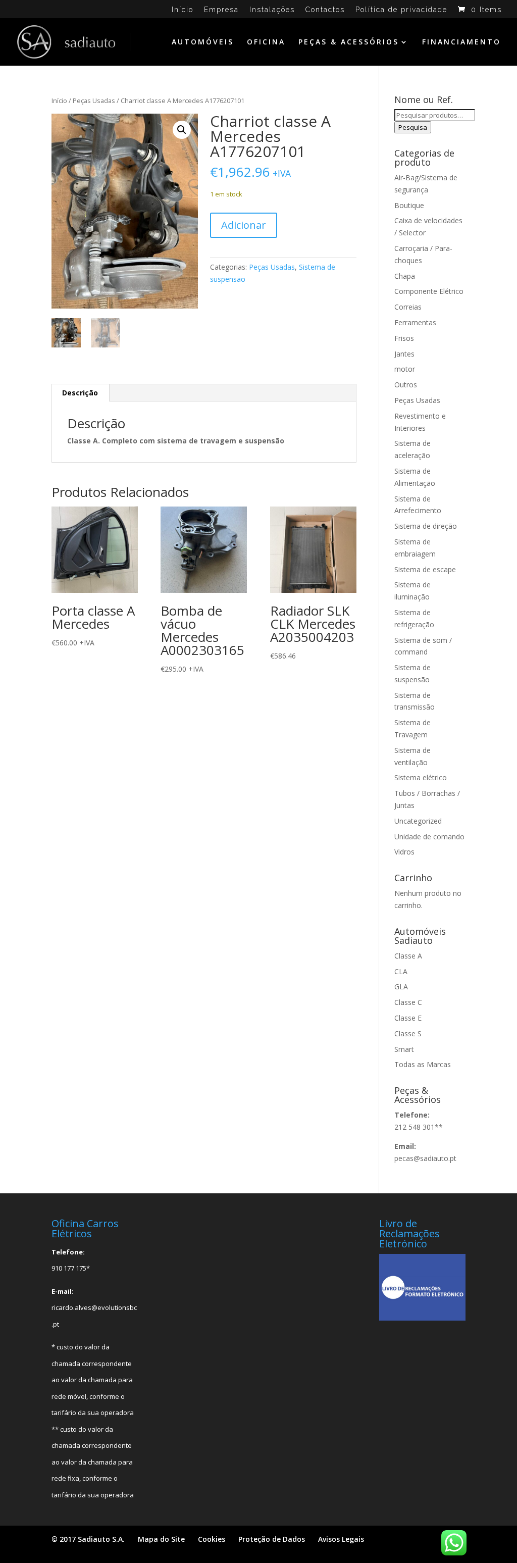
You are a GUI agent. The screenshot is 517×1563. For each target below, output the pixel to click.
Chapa (404, 276)
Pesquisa (412, 127)
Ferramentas (415, 322)
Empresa (221, 10)
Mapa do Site (161, 1539)
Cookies (211, 1539)
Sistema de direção (425, 526)
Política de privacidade (401, 10)
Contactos (325, 10)
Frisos (404, 338)
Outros (405, 384)
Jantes (404, 354)
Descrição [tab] (80, 392)
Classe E (408, 1018)
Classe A (408, 956)
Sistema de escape (425, 569)
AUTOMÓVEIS (203, 42)
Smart (404, 1049)
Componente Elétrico (428, 291)
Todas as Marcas (422, 1064)
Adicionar (243, 225)
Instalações (272, 10)
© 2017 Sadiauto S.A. (88, 1539)
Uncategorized (418, 821)
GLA (401, 986)
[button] (182, 130)
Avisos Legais (341, 1539)
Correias (408, 307)
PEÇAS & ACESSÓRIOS (348, 42)
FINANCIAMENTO (461, 42)
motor (404, 369)
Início (182, 10)
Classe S (408, 1033)
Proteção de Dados (271, 1539)
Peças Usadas (94, 100)
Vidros (404, 851)
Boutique (409, 205)
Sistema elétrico (420, 777)
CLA (400, 971)
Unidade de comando (429, 836)
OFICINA (266, 42)
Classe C (408, 1002)
